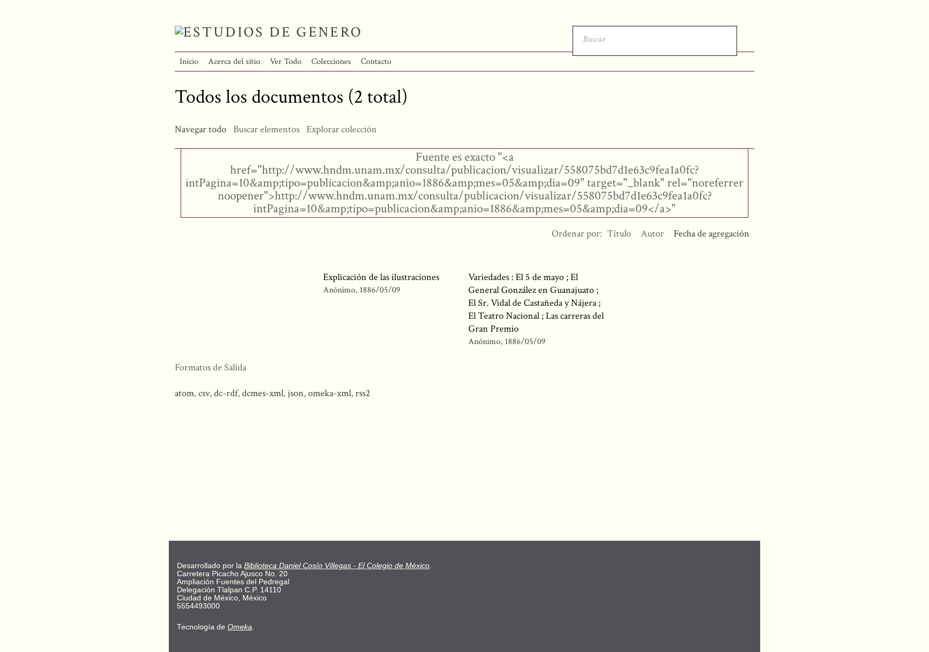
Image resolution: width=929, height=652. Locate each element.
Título (619, 233)
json (296, 393)
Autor (652, 233)
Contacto (376, 61)
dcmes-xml (262, 393)
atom (184, 393)
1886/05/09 (380, 290)
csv (204, 393)
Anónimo (339, 290)
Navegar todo (200, 129)
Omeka (239, 627)
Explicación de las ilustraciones (381, 277)
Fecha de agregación (711, 233)
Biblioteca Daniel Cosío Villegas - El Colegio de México (337, 566)
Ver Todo (286, 61)
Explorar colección (341, 129)
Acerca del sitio (234, 61)
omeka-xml (329, 393)
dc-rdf (226, 393)
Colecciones (331, 61)
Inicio (189, 61)
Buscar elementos (266, 129)
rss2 (362, 393)
